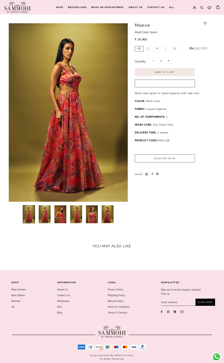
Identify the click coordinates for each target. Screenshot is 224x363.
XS (139, 48)
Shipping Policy (116, 295)
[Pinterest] (157, 174)
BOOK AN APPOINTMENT (107, 7)
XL (175, 48)
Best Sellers (18, 295)
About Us (62, 289)
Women (15, 301)
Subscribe (205, 302)
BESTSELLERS (77, 7)
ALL (171, 7)
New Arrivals (18, 289)
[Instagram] (168, 312)
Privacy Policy (116, 289)
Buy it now (165, 83)
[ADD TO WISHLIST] (205, 23)
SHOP (59, 7)
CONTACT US (155, 7)
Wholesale (63, 301)
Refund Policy (116, 301)
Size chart (201, 48)
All (12, 306)
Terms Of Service (117, 312)
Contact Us (63, 295)
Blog (59, 312)
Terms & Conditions (119, 306)
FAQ (59, 306)
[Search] (202, 6)
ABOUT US (136, 7)
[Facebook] (152, 174)
